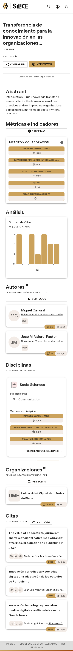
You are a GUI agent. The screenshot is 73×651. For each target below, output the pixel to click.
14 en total (25, 227)
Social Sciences (32, 384)
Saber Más (37, 131)
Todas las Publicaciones (43, 451)
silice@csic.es (36, 647)
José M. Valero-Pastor (28, 76)
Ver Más (9, 49)
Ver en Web (42, 64)
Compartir (15, 64)
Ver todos (36, 299)
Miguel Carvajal (47, 76)
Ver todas (36, 481)
